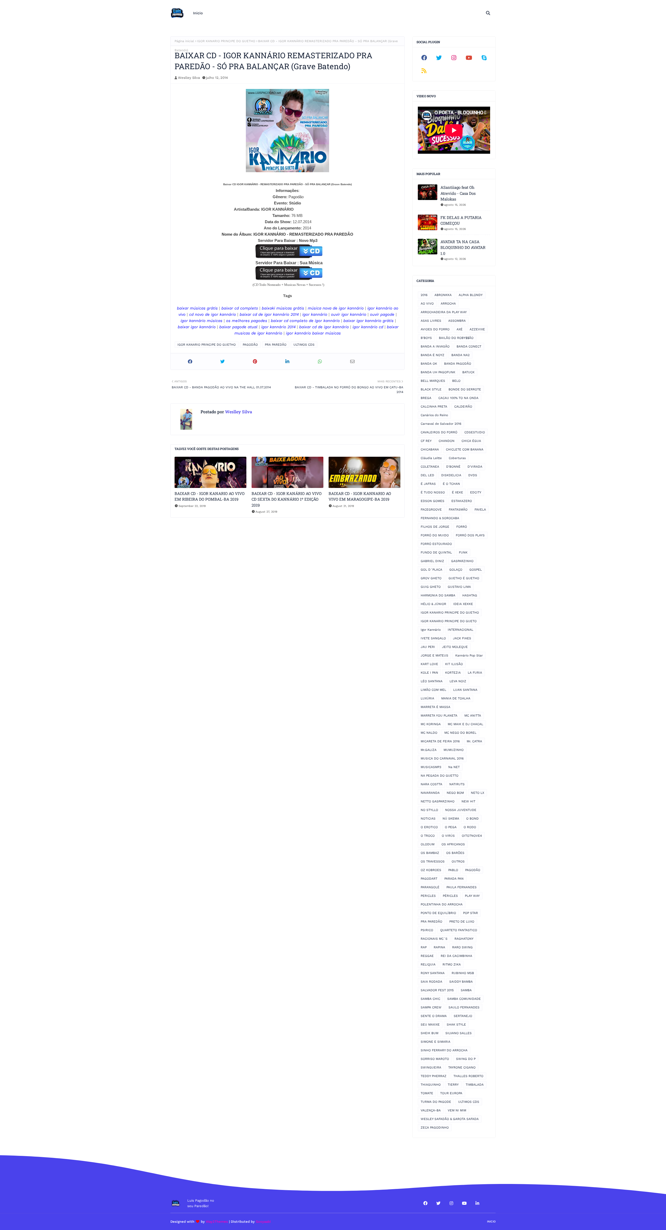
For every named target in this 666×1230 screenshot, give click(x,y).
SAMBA (466, 990)
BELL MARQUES (433, 381)
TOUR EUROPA (451, 1093)
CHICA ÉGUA (471, 441)
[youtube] (469, 58)
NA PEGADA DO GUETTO (439, 775)
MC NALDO (429, 733)
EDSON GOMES (432, 501)
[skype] (484, 58)
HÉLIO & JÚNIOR (433, 604)
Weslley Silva (189, 78)
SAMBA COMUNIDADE (464, 999)
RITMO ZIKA (452, 964)
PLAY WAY (472, 896)
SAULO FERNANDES (464, 1007)
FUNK (463, 552)
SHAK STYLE (456, 1024)
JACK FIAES (462, 638)
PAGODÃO (250, 344)
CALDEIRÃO (463, 406)
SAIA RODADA (431, 981)
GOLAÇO (455, 569)
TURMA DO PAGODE (436, 1102)
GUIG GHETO (431, 587)
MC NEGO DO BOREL (460, 733)
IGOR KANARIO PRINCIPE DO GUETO (449, 621)
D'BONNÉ (453, 466)
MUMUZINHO (454, 750)
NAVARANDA (430, 793)
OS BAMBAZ (430, 853)
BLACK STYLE (431, 389)
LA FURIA (475, 672)
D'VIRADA (475, 466)
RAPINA (439, 947)
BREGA (426, 398)
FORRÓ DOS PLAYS (470, 535)
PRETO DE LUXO (461, 921)
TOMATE (427, 1093)
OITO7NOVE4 (472, 836)
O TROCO (428, 836)
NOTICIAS (428, 818)
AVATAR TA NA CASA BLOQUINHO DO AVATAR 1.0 (462, 247)
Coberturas (457, 458)
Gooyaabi (263, 1221)
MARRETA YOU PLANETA (439, 715)
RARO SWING (462, 947)
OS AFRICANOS (453, 844)
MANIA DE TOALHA (455, 698)
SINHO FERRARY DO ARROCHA (444, 1050)
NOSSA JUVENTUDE (460, 810)
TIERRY (453, 1084)
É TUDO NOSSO (433, 492)
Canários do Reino (434, 415)
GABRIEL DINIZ (432, 561)
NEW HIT (468, 801)
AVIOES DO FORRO (435, 329)
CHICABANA (430, 449)
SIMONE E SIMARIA (435, 1042)
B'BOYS (426, 338)
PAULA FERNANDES (461, 887)
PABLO (453, 870)
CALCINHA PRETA (434, 406)
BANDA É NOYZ (432, 355)
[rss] (424, 71)
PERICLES (428, 896)
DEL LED (427, 475)
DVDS (472, 475)
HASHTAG (469, 595)
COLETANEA (430, 466)
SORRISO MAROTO (435, 1059)
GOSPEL (475, 569)
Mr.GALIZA (429, 750)
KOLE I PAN (429, 672)
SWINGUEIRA (431, 1067)
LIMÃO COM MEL (433, 690)
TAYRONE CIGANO (462, 1067)
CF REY (426, 441)
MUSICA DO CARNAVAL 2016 (442, 758)
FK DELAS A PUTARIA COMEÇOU (461, 220)
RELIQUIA (428, 964)
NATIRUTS (457, 784)
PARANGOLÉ (430, 887)
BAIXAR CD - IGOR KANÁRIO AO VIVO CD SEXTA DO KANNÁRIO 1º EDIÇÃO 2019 (287, 499)
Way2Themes (217, 1221)
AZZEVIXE (477, 329)
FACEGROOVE (431, 509)
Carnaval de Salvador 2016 (441, 424)
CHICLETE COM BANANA (464, 449)
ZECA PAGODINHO (435, 1127)
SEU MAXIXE (430, 1024)
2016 (424, 295)
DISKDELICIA (451, 475)
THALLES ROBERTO (468, 1076)
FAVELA (480, 509)
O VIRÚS (448, 836)
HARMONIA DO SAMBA (438, 595)
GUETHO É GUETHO (464, 578)
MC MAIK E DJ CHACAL (465, 724)
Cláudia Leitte (431, 458)
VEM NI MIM (457, 1110)
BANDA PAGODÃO (457, 363)
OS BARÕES (455, 853)
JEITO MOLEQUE (455, 647)
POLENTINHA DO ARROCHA (442, 904)
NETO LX (477, 793)
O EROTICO (429, 827)
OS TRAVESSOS (433, 861)
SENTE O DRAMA (434, 1016)
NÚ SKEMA (451, 818)
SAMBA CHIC (430, 999)
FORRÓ (461, 527)
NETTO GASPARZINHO (437, 801)
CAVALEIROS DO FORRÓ (439, 432)
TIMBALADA (475, 1084)
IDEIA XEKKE (463, 604)
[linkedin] (477, 1203)
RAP (424, 947)
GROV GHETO (431, 578)
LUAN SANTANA (465, 690)
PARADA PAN (454, 878)
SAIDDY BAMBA (461, 981)
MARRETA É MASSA (435, 707)
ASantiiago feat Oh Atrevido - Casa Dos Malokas (458, 193)
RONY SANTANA (433, 973)
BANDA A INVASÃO (435, 346)
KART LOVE (429, 664)
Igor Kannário (431, 630)
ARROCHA (448, 303)
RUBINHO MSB (463, 973)
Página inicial (184, 41)
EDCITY (475, 492)
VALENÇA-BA (431, 1110)
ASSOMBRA (457, 321)
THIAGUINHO (431, 1084)
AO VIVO (427, 303)
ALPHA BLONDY (471, 295)
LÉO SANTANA (432, 681)
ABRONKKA (443, 295)
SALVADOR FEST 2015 (437, 990)
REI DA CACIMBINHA (456, 956)
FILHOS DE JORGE (435, 527)
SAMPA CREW (431, 1007)
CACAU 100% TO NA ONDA (458, 398)
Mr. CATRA (474, 741)
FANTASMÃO (458, 509)
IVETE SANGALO (433, 638)
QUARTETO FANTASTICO (458, 930)
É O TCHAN (451, 484)
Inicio (491, 1221)
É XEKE (457, 492)
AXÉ (460, 329)
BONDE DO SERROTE (465, 389)
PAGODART (429, 878)
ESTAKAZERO (461, 501)
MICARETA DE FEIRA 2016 (440, 741)
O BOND (472, 818)
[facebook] (424, 58)
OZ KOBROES (431, 870)
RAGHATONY (463, 939)
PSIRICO (427, 930)
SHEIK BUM (429, 1033)
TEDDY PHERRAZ (433, 1076)
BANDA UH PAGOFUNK (438, 372)
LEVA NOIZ (458, 681)
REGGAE (427, 956)
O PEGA (451, 827)
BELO (456, 381)
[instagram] (454, 58)
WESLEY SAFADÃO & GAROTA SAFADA (450, 1119)
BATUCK (468, 372)
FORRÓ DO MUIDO (435, 535)
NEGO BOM (455, 793)
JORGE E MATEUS (434, 655)
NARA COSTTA (431, 784)
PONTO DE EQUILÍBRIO (438, 913)
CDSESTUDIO (474, 432)
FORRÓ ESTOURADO (436, 544)
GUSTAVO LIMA (459, 587)
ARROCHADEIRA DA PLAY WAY (444, 312)
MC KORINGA (431, 724)
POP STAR (470, 913)
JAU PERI (428, 647)
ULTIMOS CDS (304, 344)
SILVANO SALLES (458, 1033)
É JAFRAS (428, 484)
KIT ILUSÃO (454, 664)
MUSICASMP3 (431, 767)
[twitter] (439, 58)
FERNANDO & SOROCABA (440, 518)
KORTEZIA (453, 672)
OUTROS (458, 861)
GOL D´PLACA (431, 569)
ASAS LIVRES (431, 321)
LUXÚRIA (427, 698)
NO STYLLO (429, 810)
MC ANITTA (472, 715)
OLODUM (427, 844)
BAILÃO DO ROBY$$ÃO (456, 338)
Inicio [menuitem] (198, 13)
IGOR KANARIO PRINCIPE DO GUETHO (226, 41)
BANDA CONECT (469, 346)
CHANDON (446, 441)
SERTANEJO (463, 1016)
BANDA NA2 (460, 355)
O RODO (470, 827)
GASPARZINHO (462, 561)
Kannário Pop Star (469, 655)
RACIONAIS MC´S (434, 939)
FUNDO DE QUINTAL (436, 552)
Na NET (454, 767)
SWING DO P (466, 1059)
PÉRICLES (450, 896)
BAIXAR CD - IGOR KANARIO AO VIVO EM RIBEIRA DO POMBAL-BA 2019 (210, 496)
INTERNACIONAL (460, 630)
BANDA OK (429, 363)
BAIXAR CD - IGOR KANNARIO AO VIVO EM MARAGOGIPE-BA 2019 (360, 496)
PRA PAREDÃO (275, 344)
